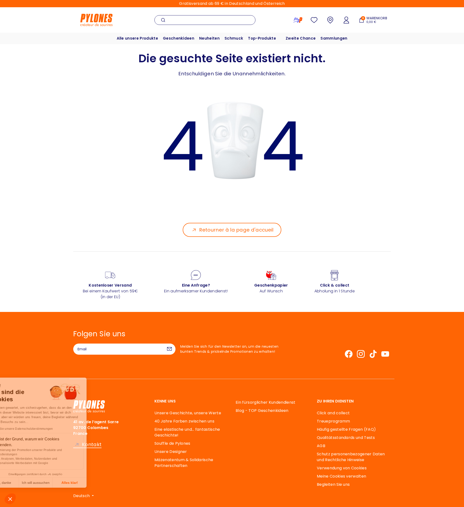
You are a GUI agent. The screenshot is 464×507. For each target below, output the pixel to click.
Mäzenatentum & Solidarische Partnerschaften (183, 462)
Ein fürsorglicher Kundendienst (266, 402)
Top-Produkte (262, 38)
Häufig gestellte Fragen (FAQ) (346, 429)
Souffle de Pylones (172, 443)
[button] (10, 499)
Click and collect (333, 413)
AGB (321, 446)
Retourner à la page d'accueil (236, 229)
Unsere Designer (170, 451)
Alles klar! (89, 483)
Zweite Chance (301, 38)
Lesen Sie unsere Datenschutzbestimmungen (41, 428)
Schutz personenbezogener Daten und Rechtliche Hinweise (351, 457)
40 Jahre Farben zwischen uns (184, 421)
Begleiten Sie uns (333, 484)
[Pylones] (96, 19)
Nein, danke (22, 483)
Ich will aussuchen (55, 483)
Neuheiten (209, 38)
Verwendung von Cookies (342, 468)
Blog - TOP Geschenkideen (262, 410)
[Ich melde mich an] (169, 349)
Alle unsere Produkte (137, 38)
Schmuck (234, 38)
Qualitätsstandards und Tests (346, 437)
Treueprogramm (333, 421)
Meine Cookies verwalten (341, 476)
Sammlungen (333, 38)
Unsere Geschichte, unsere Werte (187, 413)
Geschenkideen (178, 38)
